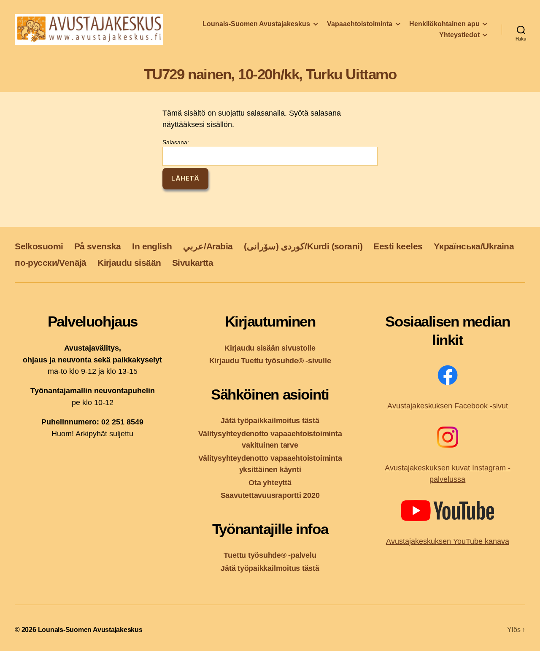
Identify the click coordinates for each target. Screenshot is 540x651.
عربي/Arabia (208, 246)
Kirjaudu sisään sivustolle (270, 347)
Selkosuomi (39, 246)
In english (152, 246)
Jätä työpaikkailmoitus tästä (270, 420)
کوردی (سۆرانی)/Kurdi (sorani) (303, 246)
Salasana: (175, 142)
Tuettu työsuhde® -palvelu (270, 555)
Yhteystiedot (459, 34)
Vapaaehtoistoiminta (359, 23)
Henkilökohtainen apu (444, 23)
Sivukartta (192, 262)
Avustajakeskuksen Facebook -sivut (447, 406)
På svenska (97, 246)
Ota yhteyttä (269, 482)
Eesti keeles (397, 246)
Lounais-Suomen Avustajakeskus (256, 23)
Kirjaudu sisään (129, 262)
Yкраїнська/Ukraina (474, 246)
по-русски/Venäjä (50, 262)
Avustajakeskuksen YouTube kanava (447, 541)
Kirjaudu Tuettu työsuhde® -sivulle (270, 360)
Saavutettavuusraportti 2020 (270, 495)
